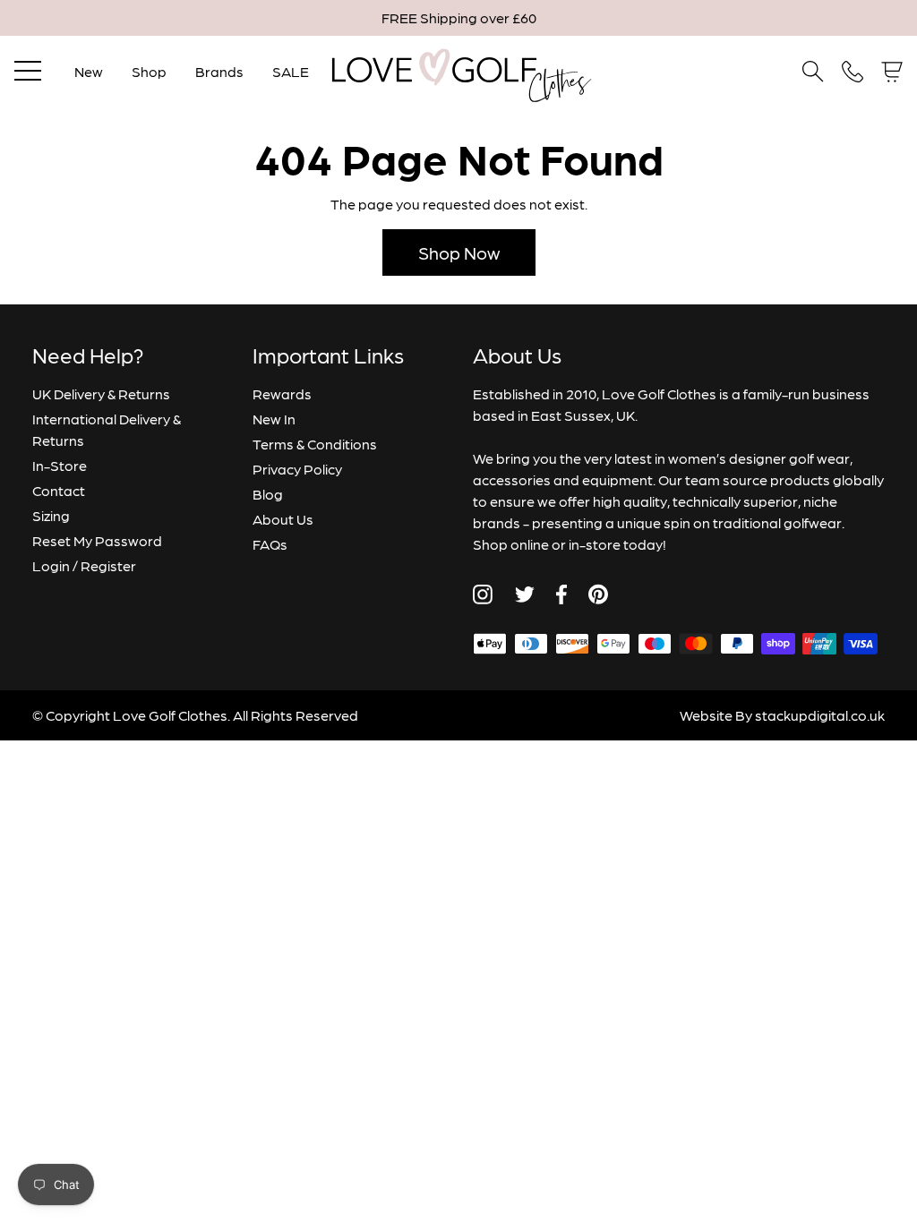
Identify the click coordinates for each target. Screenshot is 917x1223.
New (88, 71)
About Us (283, 518)
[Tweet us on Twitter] (524, 594)
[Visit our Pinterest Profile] (598, 594)
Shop (149, 71)
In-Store (59, 465)
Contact (58, 490)
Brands (219, 71)
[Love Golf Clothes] (458, 71)
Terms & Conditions (315, 443)
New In (274, 418)
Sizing (51, 515)
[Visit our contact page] (852, 71)
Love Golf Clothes (170, 714)
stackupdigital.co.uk (820, 714)
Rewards (282, 393)
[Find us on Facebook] (561, 594)
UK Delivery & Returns (101, 393)
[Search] (813, 71)
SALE (290, 71)
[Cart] (892, 72)
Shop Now (459, 252)
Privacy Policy (297, 468)
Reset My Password (97, 540)
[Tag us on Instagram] (483, 594)
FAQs (270, 543)
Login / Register (84, 565)
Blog (268, 493)
